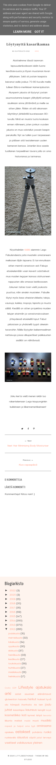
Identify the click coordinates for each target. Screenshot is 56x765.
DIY (14, 687)
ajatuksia (43, 687)
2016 (13, 612)
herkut (32, 698)
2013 (13, 625)
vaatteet (10, 742)
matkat (18, 720)
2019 (13, 599)
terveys (47, 737)
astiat (18, 694)
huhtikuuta (14, 667)
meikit (27, 720)
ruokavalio (10, 737)
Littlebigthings (24, 755)
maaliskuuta (15, 672)
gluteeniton (11, 699)
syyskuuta (14, 646)
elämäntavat (44, 694)
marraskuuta (15, 637)
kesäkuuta (14, 659)
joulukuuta (14, 633)
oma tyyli (30, 726)
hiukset (41, 699)
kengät (41, 710)
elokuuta (13, 650)
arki (37, 51)
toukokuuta (15, 663)
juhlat (8, 709)
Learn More (22, 31)
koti (24, 714)
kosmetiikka (12, 714)
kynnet (31, 715)
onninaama (44, 725)
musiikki (46, 720)
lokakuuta (14, 642)
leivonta (47, 715)
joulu (48, 704)
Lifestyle (25, 687)
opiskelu (9, 732)
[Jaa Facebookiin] (28, 428)
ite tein (38, 704)
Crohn (8, 687)
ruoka (47, 731)
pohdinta (37, 732)
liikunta (8, 720)
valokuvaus (24, 742)
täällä (27, 249)
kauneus (31, 709)
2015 (13, 616)
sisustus (22, 737)
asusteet (29, 694)
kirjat (48, 710)
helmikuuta (14, 676)
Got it (39, 31)
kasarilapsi (18, 710)
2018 (13, 603)
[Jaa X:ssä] (22, 428)
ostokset (22, 731)
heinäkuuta (14, 655)
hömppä (14, 704)
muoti (36, 720)
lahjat (39, 715)
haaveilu (22, 699)
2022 (13, 590)
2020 (13, 594)
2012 (13, 629)
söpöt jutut (35, 737)
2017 (13, 607)
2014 (13, 620)
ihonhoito (27, 704)
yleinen (37, 742)
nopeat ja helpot (14, 726)
